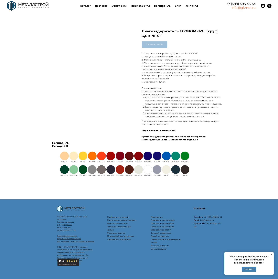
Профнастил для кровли (162, 223)
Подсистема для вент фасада (121, 220)
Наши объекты (140, 5)
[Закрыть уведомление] (271, 254)
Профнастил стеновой (117, 217)
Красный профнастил (161, 230)
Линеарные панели (160, 246)
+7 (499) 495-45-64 (241, 4)
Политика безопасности (67, 236)
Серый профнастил (160, 236)
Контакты (191, 5)
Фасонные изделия (116, 233)
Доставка (101, 5)
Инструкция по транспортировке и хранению (75, 241)
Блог (178, 5)
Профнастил (157, 217)
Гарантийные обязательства (69, 239)
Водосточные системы (117, 223)
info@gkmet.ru (243, 8)
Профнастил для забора (162, 226)
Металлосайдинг (159, 249)
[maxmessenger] (263, 6)
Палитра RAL (162, 5)
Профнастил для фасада (163, 220)
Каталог (85, 5)
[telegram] (269, 6)
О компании (119, 5)
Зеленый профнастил (161, 233)
